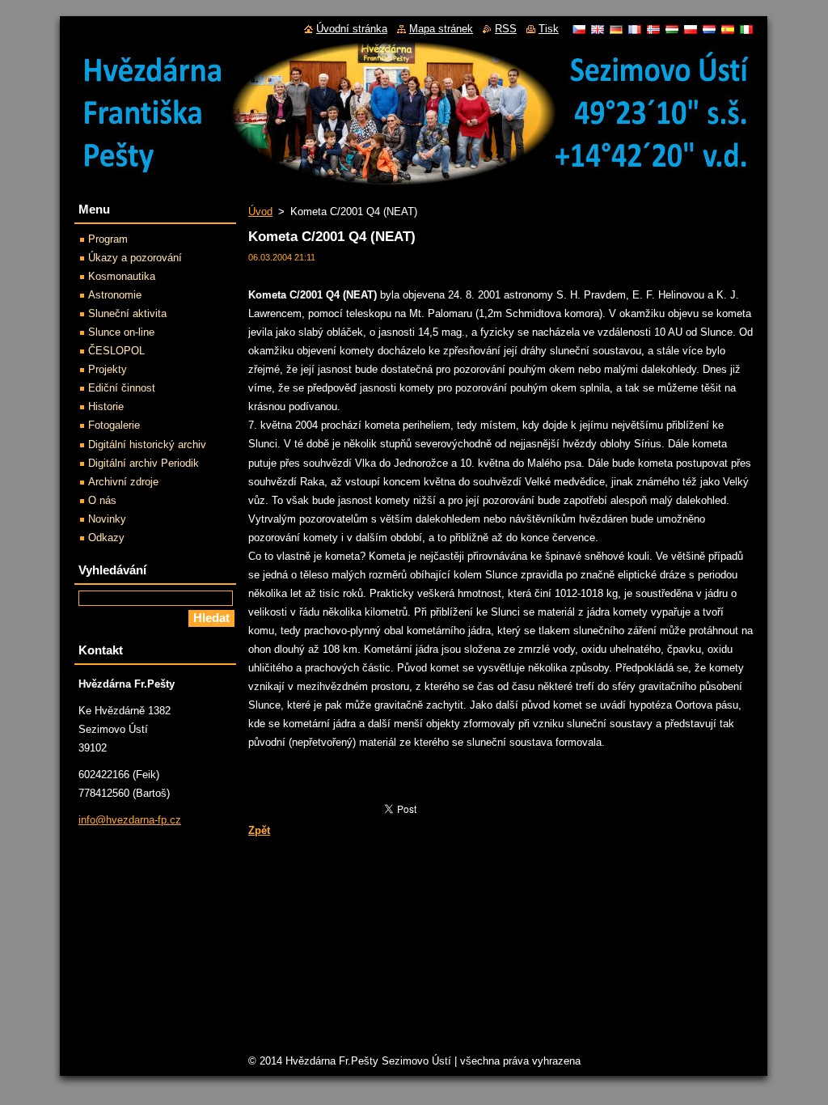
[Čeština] (578, 29)
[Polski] (690, 29)
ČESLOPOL (116, 351)
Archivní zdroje (123, 482)
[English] (597, 29)
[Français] (634, 29)
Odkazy (106, 537)
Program (108, 239)
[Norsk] (653, 29)
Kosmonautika (121, 276)
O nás (102, 500)
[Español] (727, 29)
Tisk (549, 29)
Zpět (259, 830)
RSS (506, 29)
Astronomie (115, 295)
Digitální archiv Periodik (143, 463)
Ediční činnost (121, 388)
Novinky (107, 519)
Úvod (260, 211)
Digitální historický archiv (147, 444)
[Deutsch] (616, 29)
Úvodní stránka (351, 29)
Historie (106, 406)
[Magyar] (671, 29)
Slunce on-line (121, 332)
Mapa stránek (441, 29)
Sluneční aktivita (127, 313)
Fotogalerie (114, 425)
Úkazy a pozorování (135, 258)
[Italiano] (746, 29)
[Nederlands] (709, 29)
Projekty (107, 369)
